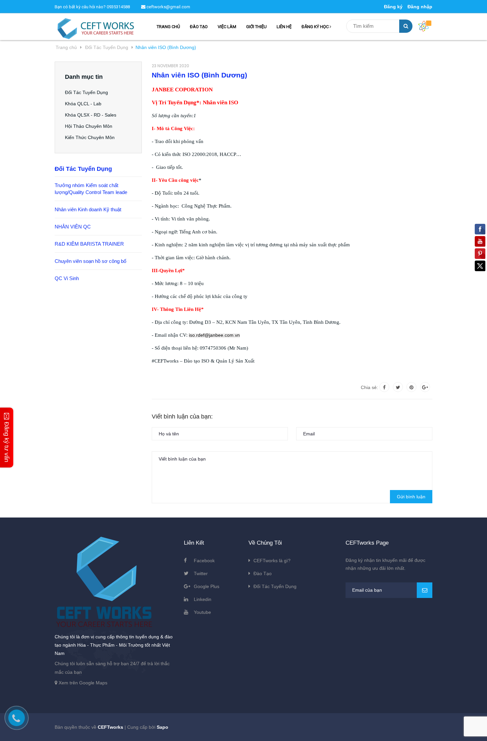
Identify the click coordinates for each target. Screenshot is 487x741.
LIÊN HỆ (284, 26)
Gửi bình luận (411, 496)
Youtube (202, 612)
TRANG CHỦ (168, 26)
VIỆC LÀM (227, 26)
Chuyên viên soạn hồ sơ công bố (90, 261)
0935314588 (118, 6)
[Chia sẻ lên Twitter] (398, 387)
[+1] (425, 387)
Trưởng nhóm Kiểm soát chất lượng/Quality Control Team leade (91, 188)
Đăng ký (393, 6)
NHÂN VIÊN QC (73, 226)
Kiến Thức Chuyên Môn (90, 137)
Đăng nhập (419, 6)
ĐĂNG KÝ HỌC (315, 26)
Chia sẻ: (369, 387)
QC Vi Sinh (67, 278)
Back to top (398, 728)
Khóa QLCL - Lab (83, 103)
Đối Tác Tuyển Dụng (86, 92)
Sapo (162, 727)
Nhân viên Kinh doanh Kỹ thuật (88, 209)
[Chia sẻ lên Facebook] (384, 387)
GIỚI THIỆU (256, 26)
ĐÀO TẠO (199, 26)
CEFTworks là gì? (272, 560)
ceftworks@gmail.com (167, 6)
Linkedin (202, 599)
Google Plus (206, 586)
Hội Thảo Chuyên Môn (88, 126)
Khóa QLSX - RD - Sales (90, 115)
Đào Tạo (262, 573)
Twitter (201, 573)
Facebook (204, 560)
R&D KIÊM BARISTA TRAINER (89, 244)
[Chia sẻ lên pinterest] (411, 387)
